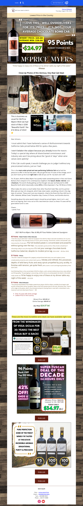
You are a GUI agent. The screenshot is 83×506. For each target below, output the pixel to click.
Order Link (41, 311)
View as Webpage (67, 9)
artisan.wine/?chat (44, 492)
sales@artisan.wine (44, 494)
